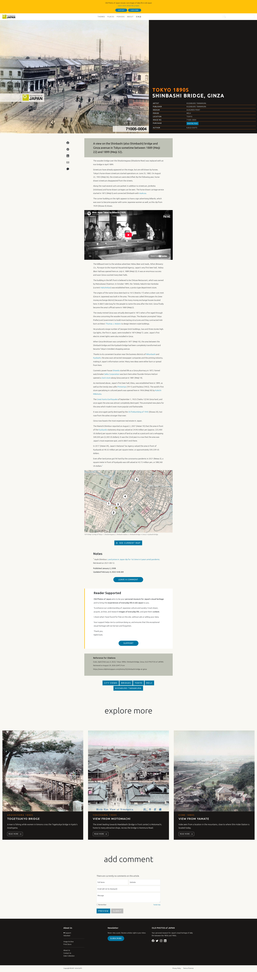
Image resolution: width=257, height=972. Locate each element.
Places (110, 17)
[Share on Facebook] (68, 143)
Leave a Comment (128, 579)
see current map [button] (129, 543)
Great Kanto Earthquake (107, 399)
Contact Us (67, 953)
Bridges (126, 683)
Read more (14, 834)
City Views (110, 683)
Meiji (189, 113)
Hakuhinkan (105, 287)
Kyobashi (97, 358)
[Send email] (68, 162)
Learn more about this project (128, 6)
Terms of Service (188, 968)
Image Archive (68, 941)
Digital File (192, 123)
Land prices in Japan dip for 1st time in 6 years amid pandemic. (134, 559)
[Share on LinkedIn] (68, 156)
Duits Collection (68, 956)
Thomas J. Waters (113, 324)
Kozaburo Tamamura (196, 103)
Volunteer (66, 935)
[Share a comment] (68, 169)
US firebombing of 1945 (138, 412)
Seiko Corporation (111, 374)
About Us (66, 950)
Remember (102, 905)
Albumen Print (193, 110)
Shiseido (116, 370)
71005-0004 (191, 120)
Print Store (67, 944)
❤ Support (67, 933)
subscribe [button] (135, 10)
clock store (106, 378)
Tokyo (189, 116)
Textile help (156, 905)
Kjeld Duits (192, 128)
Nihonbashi (151, 354)
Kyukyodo (103, 430)
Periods (121, 17)
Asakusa (142, 193)
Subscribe (116, 938)
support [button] (121, 10)
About (130, 17)
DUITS (80, 968)
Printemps (121, 387)
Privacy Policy (176, 968)
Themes (101, 17)
